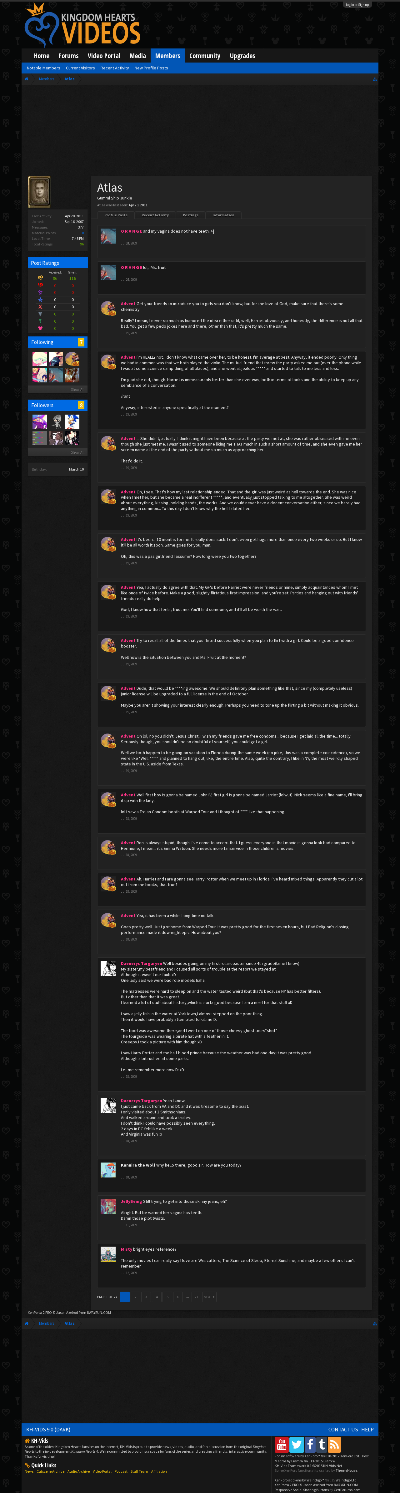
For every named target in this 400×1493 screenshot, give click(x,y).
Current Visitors (80, 68)
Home (41, 55)
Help (367, 1429)
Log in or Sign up (357, 5)
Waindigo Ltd (346, 1480)
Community (205, 55)
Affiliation (159, 1471)
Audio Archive (79, 1471)
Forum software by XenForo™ (317, 1456)
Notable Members (43, 68)
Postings (190, 215)
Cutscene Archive (50, 1471)
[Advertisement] (200, 132)
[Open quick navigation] (375, 79)
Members (167, 55)
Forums (68, 55)
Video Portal (104, 55)
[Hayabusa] (71, 437)
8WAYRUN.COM (99, 1312)
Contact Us (343, 1429)
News (29, 1471)
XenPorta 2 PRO (40, 1312)
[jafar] (55, 437)
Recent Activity (155, 215)
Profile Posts (116, 215)
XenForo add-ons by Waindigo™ (299, 1480)
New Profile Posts (151, 68)
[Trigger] (39, 358)
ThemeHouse (346, 1470)
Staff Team (139, 1471)
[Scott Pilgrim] (39, 437)
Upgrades (242, 55)
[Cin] (39, 374)
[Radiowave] (39, 421)
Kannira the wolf (138, 1165)
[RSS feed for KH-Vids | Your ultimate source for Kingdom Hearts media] (334, 1445)
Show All (77, 389)
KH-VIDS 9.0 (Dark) (48, 1429)
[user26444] (55, 421)
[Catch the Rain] (71, 374)
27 (196, 1296)
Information (223, 215)
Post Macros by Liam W (322, 1458)
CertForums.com (347, 1489)
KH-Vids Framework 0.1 (308, 1465)
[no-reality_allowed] (55, 358)
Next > (209, 1296)
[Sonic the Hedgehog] (71, 421)
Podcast (121, 1471)
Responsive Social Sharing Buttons (302, 1489)
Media (138, 55)
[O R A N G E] (55, 374)
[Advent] (71, 358)
